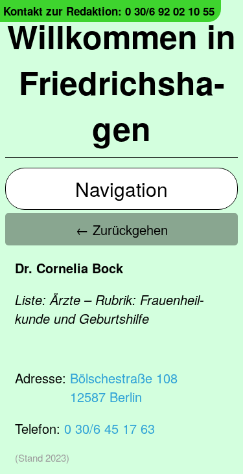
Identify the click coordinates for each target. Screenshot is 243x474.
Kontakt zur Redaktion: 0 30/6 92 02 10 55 (108, 11)
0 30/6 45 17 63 (109, 428)
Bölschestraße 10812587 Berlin (124, 387)
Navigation (121, 189)
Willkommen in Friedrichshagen (121, 82)
